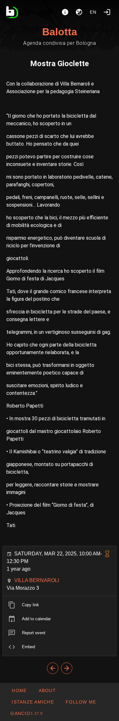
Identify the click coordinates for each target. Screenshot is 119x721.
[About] (65, 12)
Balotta (59, 32)
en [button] (93, 12)
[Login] (107, 12)
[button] (32, 702)
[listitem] (59, 605)
